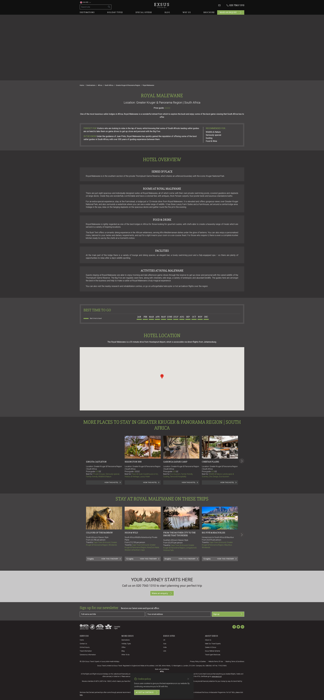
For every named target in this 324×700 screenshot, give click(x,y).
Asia (164, 644)
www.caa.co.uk (217, 676)
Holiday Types (126, 644)
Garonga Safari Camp (175, 461)
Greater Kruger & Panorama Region (128, 85)
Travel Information (86, 651)
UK (164, 640)
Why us (187, 12)
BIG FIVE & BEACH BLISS (213, 532)
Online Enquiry (85, 647)
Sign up (216, 614)
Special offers (144, 12)
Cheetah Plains (210, 461)
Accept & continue (145, 692)
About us (208, 640)
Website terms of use (215, 661)
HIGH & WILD (131, 532)
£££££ (167, 108)
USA (164, 651)
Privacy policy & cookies (198, 661)
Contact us (83, 644)
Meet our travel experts (213, 644)
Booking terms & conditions (235, 661)
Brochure (209, 12)
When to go (125, 655)
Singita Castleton (96, 461)
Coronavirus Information (88, 655)
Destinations (87, 12)
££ (100, 471)
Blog (167, 12)
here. (81, 695)
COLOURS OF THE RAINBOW (99, 532)
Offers (124, 647)
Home (82, 85)
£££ (98, 471)
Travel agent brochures (212, 655)
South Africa (109, 85)
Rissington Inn (133, 461)
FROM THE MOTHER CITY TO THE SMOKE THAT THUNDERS (179, 534)
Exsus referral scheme (212, 651)
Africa (100, 85)
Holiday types (115, 12)
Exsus (162, 5)
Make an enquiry (228, 12)
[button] (162, 376)
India (165, 647)
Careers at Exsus (210, 647)
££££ (137, 471)
